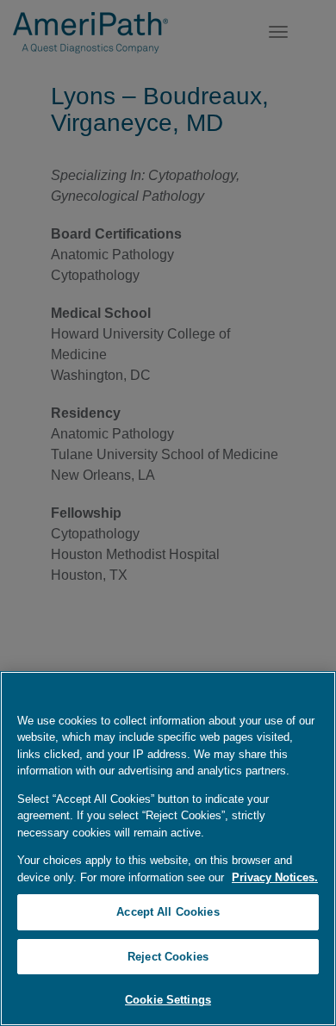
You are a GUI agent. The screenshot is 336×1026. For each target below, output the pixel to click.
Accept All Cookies (167, 911)
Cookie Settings (168, 999)
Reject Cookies (168, 956)
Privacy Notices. (275, 877)
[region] (168, 848)
